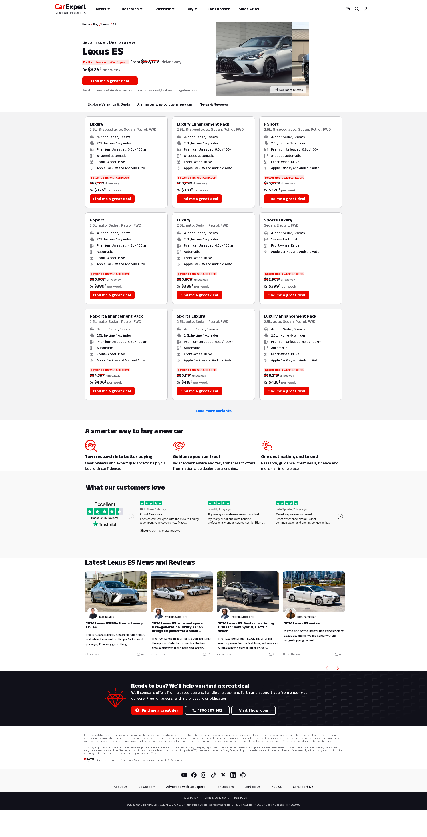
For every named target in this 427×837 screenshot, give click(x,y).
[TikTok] (213, 775)
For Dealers (225, 787)
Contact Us (252, 787)
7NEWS (276, 787)
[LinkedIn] (233, 775)
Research (130, 9)
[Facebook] (194, 775)
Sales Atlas (249, 9)
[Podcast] (243, 775)
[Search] (356, 8)
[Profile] (365, 8)
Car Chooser (218, 9)
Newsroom (146, 787)
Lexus (105, 24)
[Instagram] (203, 775)
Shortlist (162, 9)
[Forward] (338, 668)
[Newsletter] (347, 8)
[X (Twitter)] (223, 775)
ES (114, 24)
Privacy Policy (189, 797)
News (101, 9)
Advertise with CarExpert (185, 787)
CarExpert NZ (303, 787)
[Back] (326, 668)
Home (86, 24)
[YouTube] (184, 775)
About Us (121, 787)
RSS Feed (240, 797)
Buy (189, 9)
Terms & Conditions (216, 797)
